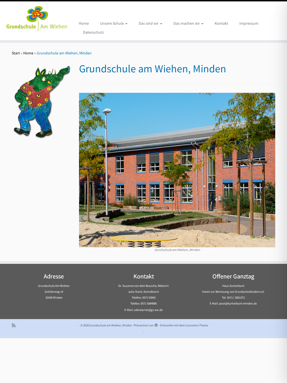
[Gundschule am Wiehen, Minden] (177, 169)
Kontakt (221, 23)
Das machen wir (187, 23)
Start (16, 53)
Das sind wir (149, 23)
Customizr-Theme (196, 325)
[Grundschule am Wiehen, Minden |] (33, 17)
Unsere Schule (112, 23)
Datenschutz (93, 32)
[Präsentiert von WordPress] (156, 324)
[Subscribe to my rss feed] (15, 325)
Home (84, 23)
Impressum (248, 23)
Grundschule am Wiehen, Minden (110, 325)
